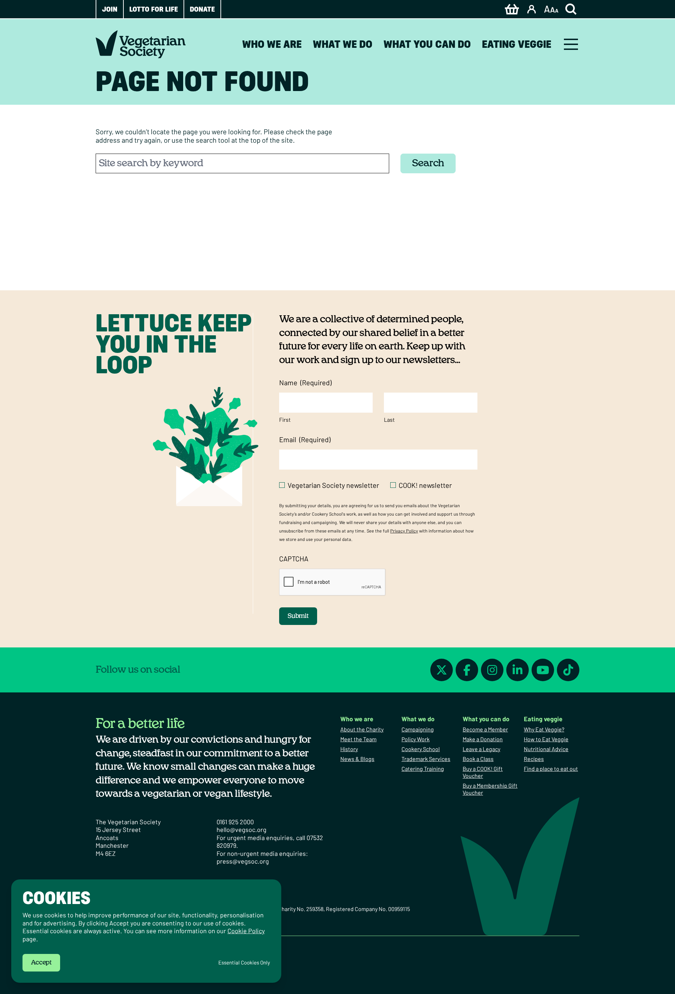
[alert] (146, 931)
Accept (41, 963)
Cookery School (420, 749)
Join (109, 9)
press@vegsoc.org (243, 861)
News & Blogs (357, 758)
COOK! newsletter (425, 485)
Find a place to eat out (551, 768)
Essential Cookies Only (244, 962)
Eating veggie (516, 44)
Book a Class (478, 758)
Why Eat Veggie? (544, 729)
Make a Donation (483, 739)
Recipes (534, 758)
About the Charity (362, 729)
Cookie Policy (246, 931)
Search (428, 163)
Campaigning (417, 729)
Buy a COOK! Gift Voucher (483, 772)
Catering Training (422, 768)
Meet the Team (358, 739)
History (349, 749)
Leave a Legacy (481, 749)
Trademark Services (425, 758)
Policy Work (415, 739)
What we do (342, 44)
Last (389, 419)
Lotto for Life (153, 9)
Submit (298, 616)
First (285, 419)
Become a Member (485, 729)
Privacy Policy (404, 531)
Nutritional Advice (546, 749)
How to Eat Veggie (546, 739)
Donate (202, 9)
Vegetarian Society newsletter (333, 485)
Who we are (272, 44)
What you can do (427, 44)
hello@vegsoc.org (241, 829)
